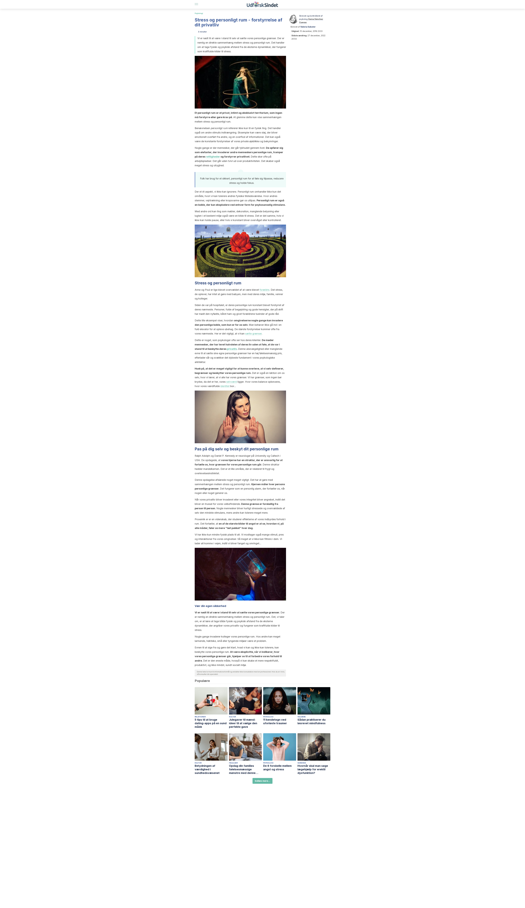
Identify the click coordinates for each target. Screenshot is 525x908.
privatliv (232, 348)
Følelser (233, 763)
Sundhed (302, 763)
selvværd (231, 381)
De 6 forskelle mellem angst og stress (277, 767)
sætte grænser (253, 333)
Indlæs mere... (262, 780)
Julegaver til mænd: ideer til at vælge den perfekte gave (243, 723)
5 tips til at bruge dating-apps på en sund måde (211, 723)
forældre (264, 289)
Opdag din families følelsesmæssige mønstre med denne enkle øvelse (242, 769)
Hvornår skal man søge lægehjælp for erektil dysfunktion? (313, 769)
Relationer (200, 717)
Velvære (302, 717)
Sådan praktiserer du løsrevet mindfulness (312, 721)
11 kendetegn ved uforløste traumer (275, 721)
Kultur (232, 717)
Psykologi (199, 13)
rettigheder (213, 156)
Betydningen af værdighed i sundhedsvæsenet (207, 769)
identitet (225, 386)
